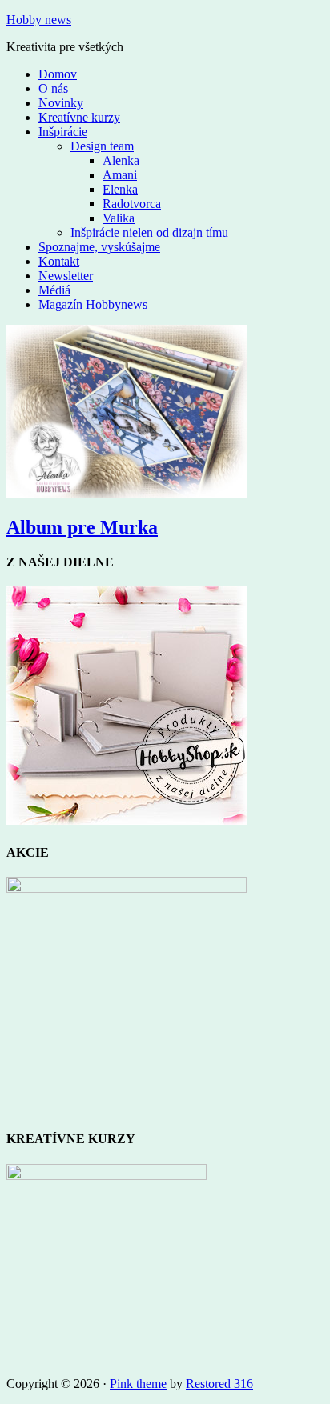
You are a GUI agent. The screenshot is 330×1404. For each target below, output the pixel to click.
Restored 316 (219, 1383)
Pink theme (138, 1383)
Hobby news (38, 19)
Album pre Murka (82, 527)
